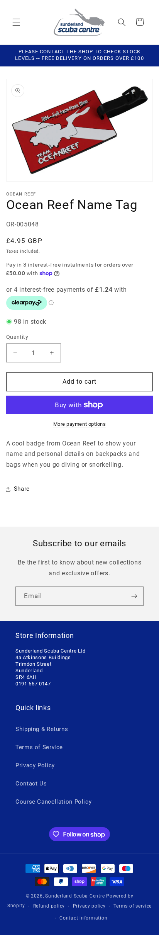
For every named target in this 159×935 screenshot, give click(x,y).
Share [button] (22, 488)
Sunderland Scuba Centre (75, 896)
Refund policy (49, 906)
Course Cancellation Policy (53, 801)
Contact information (83, 918)
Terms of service (132, 906)
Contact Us (31, 783)
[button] (16, 22)
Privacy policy (89, 906)
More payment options (79, 424)
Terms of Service (39, 747)
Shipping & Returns (41, 729)
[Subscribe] (134, 595)
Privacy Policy (35, 765)
